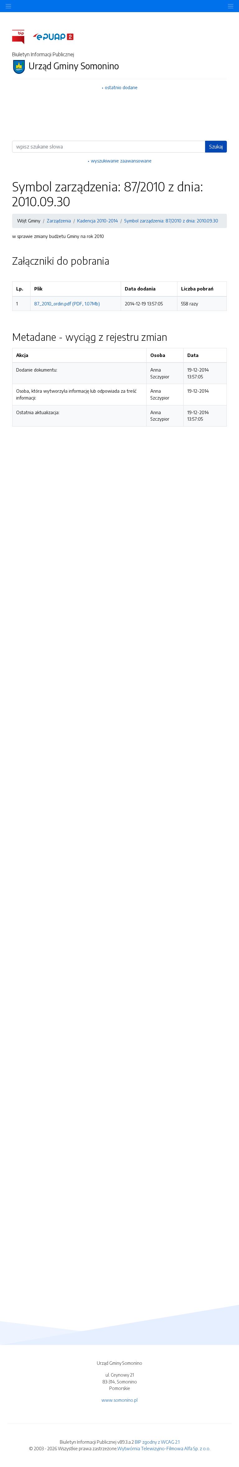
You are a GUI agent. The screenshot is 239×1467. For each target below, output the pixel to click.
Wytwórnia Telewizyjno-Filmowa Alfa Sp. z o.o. (163, 1448)
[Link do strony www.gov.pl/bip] (22, 36)
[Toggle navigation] (230, 6)
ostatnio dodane (121, 87)
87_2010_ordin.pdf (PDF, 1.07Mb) (67, 303)
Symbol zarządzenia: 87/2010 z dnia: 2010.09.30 (171, 220)
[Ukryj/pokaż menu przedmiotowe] (8, 6)
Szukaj (216, 147)
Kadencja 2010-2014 (97, 220)
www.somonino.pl (119, 1400)
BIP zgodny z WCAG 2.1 (157, 1442)
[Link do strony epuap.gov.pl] (53, 36)
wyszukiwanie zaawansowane (121, 160)
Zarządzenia (59, 220)
